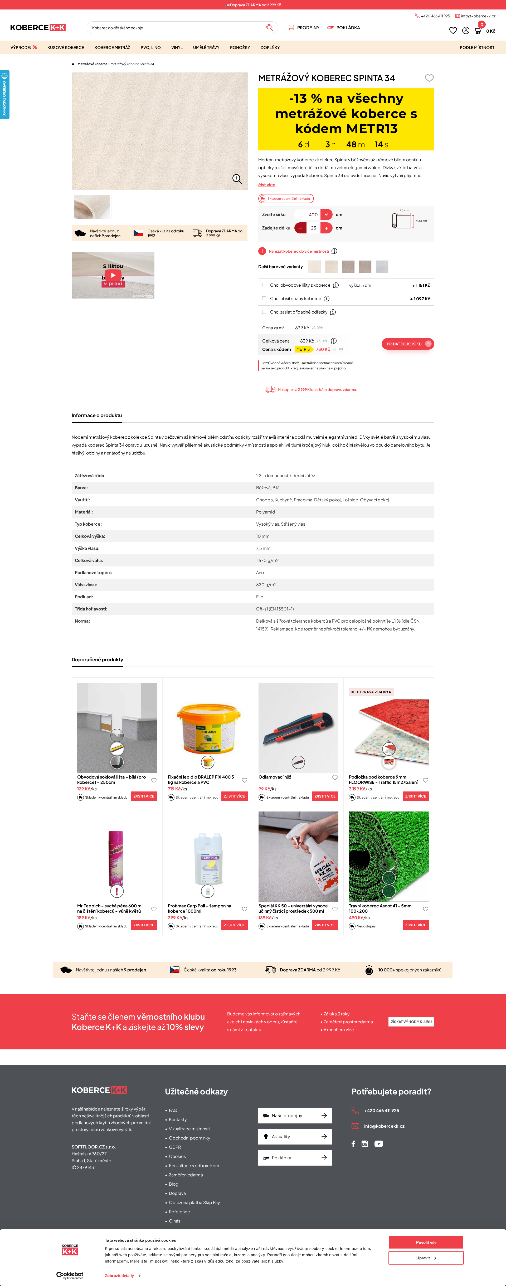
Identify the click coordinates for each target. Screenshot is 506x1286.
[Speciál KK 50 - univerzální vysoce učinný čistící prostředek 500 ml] (298, 856)
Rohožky (240, 47)
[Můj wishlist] (453, 30)
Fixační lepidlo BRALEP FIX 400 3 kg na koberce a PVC (201, 779)
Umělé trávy (206, 47)
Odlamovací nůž (275, 777)
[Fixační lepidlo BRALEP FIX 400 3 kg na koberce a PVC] (208, 728)
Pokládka (348, 27)
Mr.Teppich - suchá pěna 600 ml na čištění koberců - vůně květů (110, 908)
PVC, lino (151, 47)
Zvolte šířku (273, 214)
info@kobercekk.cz (478, 15)
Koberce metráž (112, 47)
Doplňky (270, 47)
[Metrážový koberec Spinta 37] (331, 266)
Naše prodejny (287, 1115)
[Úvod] (73, 64)
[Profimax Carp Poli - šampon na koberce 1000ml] (208, 856)
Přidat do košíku (404, 343)
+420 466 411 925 (435, 15)
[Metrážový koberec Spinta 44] (348, 266)
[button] (465, 30)
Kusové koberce (65, 47)
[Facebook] (353, 1144)
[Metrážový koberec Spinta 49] (365, 266)
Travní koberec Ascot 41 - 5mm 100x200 (380, 908)
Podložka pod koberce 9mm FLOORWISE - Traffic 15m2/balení (383, 779)
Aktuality (281, 1136)
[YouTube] (378, 1144)
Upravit (423, 1257)
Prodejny (308, 27)
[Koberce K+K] (38, 27)
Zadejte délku (276, 228)
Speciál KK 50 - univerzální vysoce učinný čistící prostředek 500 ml (293, 908)
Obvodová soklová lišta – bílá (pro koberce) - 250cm (111, 779)
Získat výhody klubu (411, 1022)
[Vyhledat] (270, 28)
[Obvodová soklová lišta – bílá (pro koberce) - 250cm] (117, 728)
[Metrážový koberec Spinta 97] (382, 266)
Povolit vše (426, 1242)
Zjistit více (144, 796)
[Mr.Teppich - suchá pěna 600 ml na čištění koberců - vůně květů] (117, 856)
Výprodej (21, 47)
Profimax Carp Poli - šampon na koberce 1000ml (199, 908)
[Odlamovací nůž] (298, 728)
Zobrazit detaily (119, 1275)
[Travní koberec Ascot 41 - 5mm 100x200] (389, 856)
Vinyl (177, 47)
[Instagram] (365, 1144)
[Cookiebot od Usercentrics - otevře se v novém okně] (70, 1276)
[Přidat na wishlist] (429, 78)
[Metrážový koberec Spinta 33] (314, 266)
